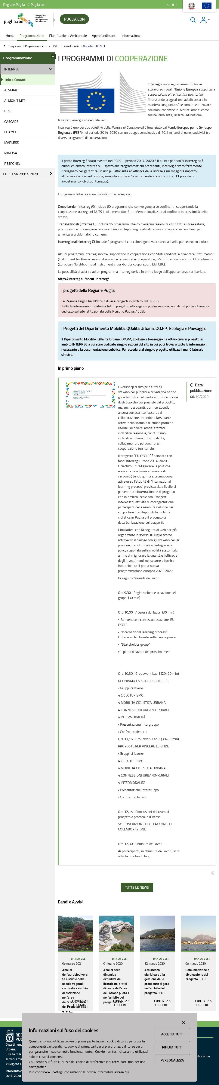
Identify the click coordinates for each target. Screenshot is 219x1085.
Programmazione (34, 46)
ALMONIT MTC (14, 100)
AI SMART (11, 90)
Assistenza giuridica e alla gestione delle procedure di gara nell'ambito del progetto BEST (156, 981)
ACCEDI (140, 311)
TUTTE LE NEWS (137, 887)
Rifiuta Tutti (172, 1047)
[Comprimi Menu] (53, 57)
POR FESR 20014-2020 (20, 174)
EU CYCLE (11, 132)
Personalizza (172, 1060)
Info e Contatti (71, 46)
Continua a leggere (80, 1003)
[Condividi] (212, 873)
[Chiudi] (193, 20)
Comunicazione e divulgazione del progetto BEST (197, 974)
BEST (8, 111)
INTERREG (53, 46)
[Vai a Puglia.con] (26, 20)
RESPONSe (12, 163)
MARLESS (11, 142)
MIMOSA (10, 153)
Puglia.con (15, 46)
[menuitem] (10, 36)
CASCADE (11, 121)
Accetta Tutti (172, 1034)
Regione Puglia (14, 4)
